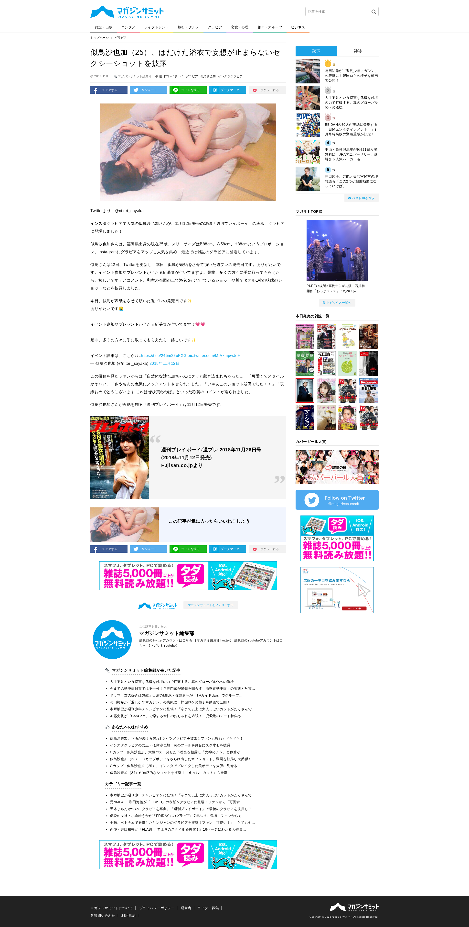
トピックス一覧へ (339, 302)
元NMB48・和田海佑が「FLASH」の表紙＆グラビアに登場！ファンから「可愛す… (177, 802)
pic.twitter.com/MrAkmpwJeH (214, 356)
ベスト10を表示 (363, 198)
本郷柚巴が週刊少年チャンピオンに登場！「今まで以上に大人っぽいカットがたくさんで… (182, 709)
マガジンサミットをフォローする (211, 605)
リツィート (149, 90)
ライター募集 (208, 908)
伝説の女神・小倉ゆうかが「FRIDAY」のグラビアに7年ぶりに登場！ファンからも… (177, 816)
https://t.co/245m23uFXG (164, 356)
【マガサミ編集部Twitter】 (213, 640)
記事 (316, 51)
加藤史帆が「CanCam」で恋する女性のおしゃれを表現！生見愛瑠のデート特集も (175, 716)
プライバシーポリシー (157, 908)
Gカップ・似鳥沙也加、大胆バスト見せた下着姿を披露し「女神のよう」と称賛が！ (177, 752)
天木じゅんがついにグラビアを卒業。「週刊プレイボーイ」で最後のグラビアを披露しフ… (182, 809)
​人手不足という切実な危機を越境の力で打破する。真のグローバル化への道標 (172, 682)
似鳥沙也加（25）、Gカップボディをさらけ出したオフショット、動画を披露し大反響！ (181, 759)
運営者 (186, 908)
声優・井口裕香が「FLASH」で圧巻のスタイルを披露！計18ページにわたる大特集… (178, 829)
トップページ (99, 37)
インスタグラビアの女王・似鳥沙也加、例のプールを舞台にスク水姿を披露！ (172, 745)
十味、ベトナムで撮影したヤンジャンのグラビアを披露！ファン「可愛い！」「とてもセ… (182, 822)
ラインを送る (190, 90)
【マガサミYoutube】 (163, 645)
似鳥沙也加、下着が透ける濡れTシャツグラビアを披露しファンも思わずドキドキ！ (176, 738)
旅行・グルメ (188, 27)
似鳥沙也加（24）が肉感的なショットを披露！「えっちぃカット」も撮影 (168, 773)
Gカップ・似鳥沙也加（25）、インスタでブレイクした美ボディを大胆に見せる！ (175, 766)
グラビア (215, 27)
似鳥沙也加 (208, 76)
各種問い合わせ (102, 915)
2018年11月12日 (164, 363)
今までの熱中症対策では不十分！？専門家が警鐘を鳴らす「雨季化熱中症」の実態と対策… (182, 688)
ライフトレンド (156, 27)
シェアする (109, 90)
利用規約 (128, 915)
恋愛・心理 (240, 27)
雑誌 (358, 51)
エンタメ (128, 27)
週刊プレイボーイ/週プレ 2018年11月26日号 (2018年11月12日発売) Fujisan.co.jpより (211, 457)
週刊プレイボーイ (171, 76)
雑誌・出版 (104, 27)
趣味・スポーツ (269, 27)
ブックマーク (230, 90)
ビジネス (298, 27)
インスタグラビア (230, 76)
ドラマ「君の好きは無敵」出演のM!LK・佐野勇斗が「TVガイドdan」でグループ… (176, 695)
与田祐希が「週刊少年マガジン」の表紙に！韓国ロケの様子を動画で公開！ (170, 702)
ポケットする (269, 90)
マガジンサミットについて (111, 908)
